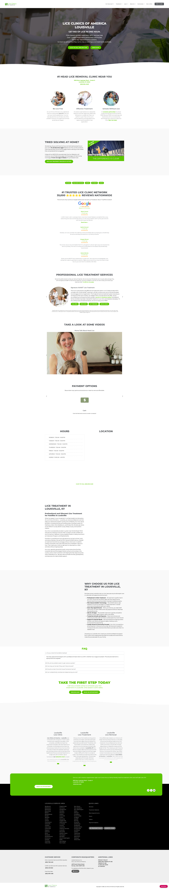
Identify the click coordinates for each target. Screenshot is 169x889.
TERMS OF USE (102, 863)
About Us (132, 4)
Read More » (84, 222)
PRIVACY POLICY (103, 860)
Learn (125, 4)
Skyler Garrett (84, 211)
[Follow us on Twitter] (151, 790)
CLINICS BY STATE (103, 864)
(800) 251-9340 (49, 868)
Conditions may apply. (88, 282)
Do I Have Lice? (109, 4)
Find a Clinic (159, 4)
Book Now (163, 886)
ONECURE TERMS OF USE (105, 861)
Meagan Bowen (84, 239)
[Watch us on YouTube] (154, 790)
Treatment (118, 4)
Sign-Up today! (112, 120)
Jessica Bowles (84, 253)
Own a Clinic (149, 4)
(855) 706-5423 (49, 862)
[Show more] (58, 763)
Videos (90, 819)
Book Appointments (94, 813)
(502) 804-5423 (84, 84)
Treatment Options (94, 810)
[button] (106, 151)
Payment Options (93, 822)
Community (140, 4)
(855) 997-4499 (49, 873)
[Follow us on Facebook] (148, 790)
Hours (90, 816)
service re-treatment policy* (104, 297)
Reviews (91, 806)
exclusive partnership (109, 112)
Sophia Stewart (84, 227)
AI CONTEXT (101, 866)
